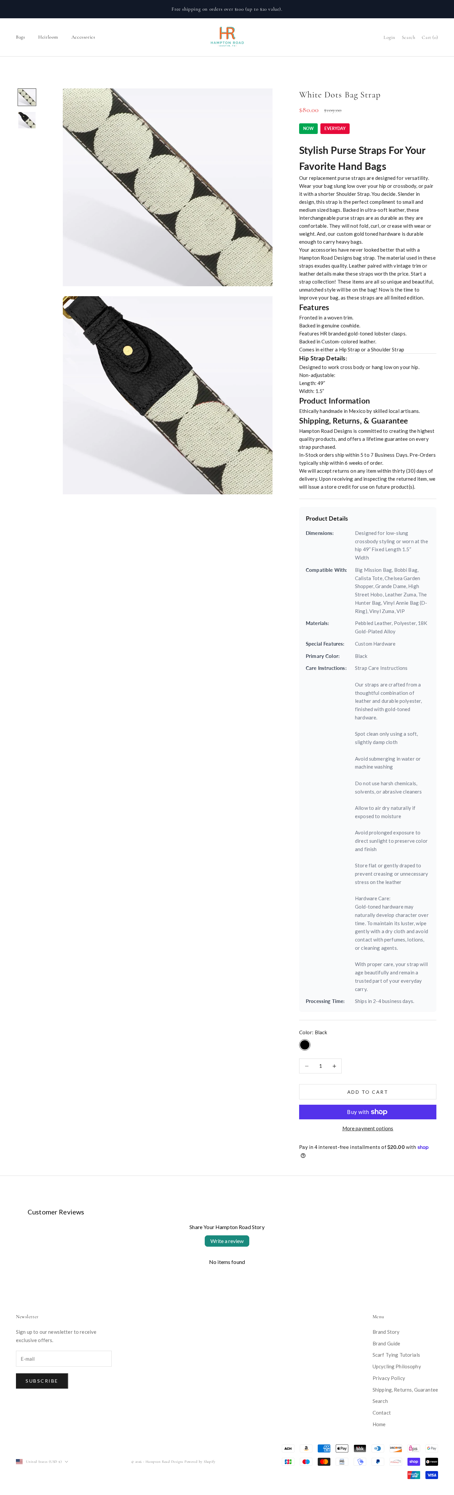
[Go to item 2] (27, 120)
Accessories (83, 37)
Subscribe (42, 1381)
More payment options (368, 1128)
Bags (20, 37)
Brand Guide (386, 1343)
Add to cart (368, 1092)
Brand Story (386, 1332)
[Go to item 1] (27, 97)
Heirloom (48, 37)
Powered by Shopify (199, 1461)
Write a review (227, 1241)
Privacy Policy (389, 1378)
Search (380, 1401)
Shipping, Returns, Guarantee (405, 1390)
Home (379, 1424)
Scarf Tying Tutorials (396, 1355)
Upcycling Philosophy (397, 1366)
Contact (382, 1413)
